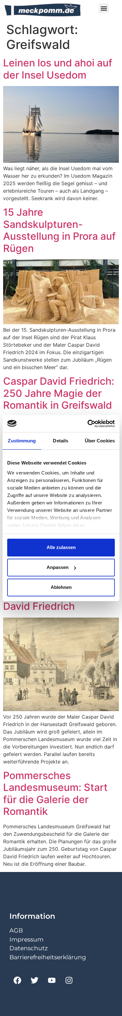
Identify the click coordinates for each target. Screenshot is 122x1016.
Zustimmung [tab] (22, 440)
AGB (16, 930)
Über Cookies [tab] (100, 440)
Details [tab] (60, 440)
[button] (104, 8)
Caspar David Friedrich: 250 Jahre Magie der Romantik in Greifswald (58, 393)
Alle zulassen (61, 547)
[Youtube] (51, 980)
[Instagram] (69, 980)
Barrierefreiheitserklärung (47, 957)
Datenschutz (28, 948)
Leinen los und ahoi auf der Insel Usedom (57, 69)
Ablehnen (61, 587)
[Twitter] (34, 980)
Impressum (26, 939)
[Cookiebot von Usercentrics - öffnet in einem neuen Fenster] (88, 424)
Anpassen (58, 567)
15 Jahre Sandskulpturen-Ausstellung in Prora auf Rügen (59, 230)
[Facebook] (17, 980)
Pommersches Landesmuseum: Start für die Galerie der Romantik (55, 793)
